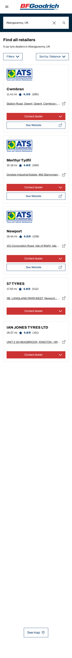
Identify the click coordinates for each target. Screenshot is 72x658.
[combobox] (36, 23)
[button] (54, 22)
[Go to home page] (39, 6)
